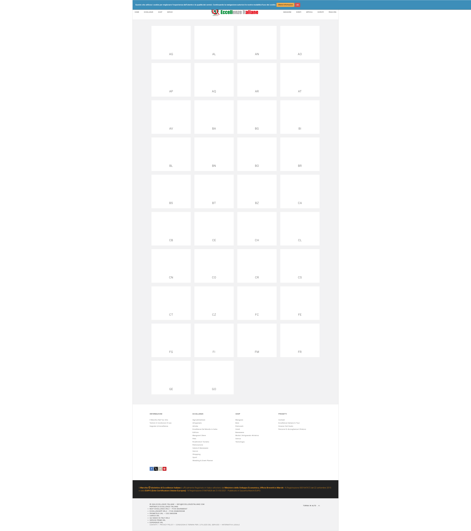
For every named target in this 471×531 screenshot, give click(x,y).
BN (214, 165)
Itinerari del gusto (285, 426)
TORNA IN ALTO (310, 506)
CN (171, 277)
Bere (237, 423)
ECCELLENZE (148, 12)
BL (171, 165)
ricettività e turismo (201, 442)
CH (257, 240)
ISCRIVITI (321, 12)
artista (195, 426)
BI (300, 128)
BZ (257, 203)
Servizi (238, 439)
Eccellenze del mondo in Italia (205, 429)
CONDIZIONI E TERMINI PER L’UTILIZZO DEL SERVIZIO (197, 525)
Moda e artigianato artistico (247, 435)
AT (300, 91)
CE (214, 240)
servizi (195, 451)
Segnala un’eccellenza (159, 426)
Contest (281, 420)
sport (195, 457)
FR (300, 351)
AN (257, 54)
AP (171, 91)
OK (297, 5)
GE (171, 389)
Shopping (197, 454)
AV (171, 128)
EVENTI (298, 12)
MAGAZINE (287, 12)
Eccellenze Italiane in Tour (289, 423)
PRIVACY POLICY (167, 525)
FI (214, 351)
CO (214, 277)
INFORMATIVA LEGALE (231, 525)
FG (171, 351)
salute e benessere (200, 448)
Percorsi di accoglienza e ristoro (292, 429)
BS (171, 203)
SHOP (160, 12)
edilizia (196, 432)
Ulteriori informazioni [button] (285, 5)
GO (214, 389)
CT (171, 314)
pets (194, 439)
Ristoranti (239, 426)
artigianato (197, 423)
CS (300, 277)
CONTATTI (154, 525)
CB (171, 240)
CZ (214, 314)
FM (257, 351)
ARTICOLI (309, 12)
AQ (214, 91)
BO (257, 165)
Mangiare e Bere (199, 435)
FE (300, 314)
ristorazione (198, 445)
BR (300, 165)
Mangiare (239, 420)
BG (257, 128)
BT (214, 203)
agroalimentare (199, 420)
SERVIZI (170, 12)
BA (214, 128)
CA (300, 203)
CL (300, 240)
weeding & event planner (203, 460)
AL (214, 54)
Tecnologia (240, 442)
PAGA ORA (332, 12)
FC (257, 314)
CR (257, 277)
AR (257, 91)
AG (171, 54)
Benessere (240, 432)
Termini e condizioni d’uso (161, 423)
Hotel (238, 429)
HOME (137, 12)
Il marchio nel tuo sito (159, 420)
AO (300, 54)
